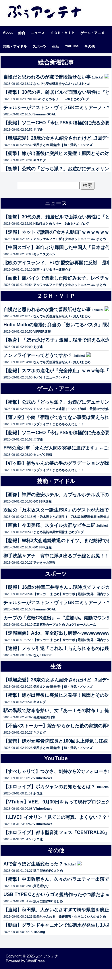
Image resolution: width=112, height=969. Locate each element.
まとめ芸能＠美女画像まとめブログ (58, 532)
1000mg (39, 932)
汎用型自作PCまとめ (48, 870)
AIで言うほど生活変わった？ (33, 863)
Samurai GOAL (44, 114)
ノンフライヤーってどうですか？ (37, 355)
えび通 (38, 129)
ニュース (38, 33)
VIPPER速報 (42, 331)
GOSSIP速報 (42, 501)
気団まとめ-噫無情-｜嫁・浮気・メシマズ (62, 145)
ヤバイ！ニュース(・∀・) (51, 377)
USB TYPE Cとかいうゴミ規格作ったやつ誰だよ (54, 894)
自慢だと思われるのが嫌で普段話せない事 (47, 76)
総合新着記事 (56, 62)
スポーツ (40, 46)
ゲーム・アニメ (92, 33)
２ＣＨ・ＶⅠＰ (63, 33)
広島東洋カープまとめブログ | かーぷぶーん (64, 624)
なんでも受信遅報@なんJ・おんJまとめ (61, 83)
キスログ (39, 160)
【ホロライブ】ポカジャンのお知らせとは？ (49, 786)
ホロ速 (38, 793)
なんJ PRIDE (42, 655)
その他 (89, 46)
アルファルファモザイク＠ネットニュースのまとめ (69, 239)
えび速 (38, 346)
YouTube (72, 46)
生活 (55, 46)
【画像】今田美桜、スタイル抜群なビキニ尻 (49, 525)
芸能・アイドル (15, 46)
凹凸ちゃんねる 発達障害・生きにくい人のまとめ (69, 916)
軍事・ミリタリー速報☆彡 (52, 269)
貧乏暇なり (41, 886)
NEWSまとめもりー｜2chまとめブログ (61, 99)
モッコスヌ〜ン (44, 254)
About (8, 33)
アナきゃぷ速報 (44, 562)
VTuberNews (42, 778)
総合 (21, 33)
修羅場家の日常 (44, 717)
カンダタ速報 (42, 454)
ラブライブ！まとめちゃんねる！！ (58, 424)
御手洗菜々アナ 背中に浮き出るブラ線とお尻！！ (56, 555)
